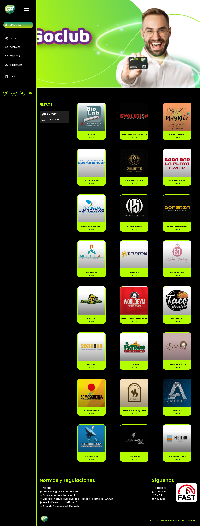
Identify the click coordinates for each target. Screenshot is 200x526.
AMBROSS (177, 410)
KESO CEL (91, 318)
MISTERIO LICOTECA (177, 456)
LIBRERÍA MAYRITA (177, 134)
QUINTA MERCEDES (177, 364)
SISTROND (91, 364)
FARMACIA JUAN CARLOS (91, 226)
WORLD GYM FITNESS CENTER (134, 318)
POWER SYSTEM (134, 226)
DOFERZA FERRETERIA (177, 226)
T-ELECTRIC (134, 272)
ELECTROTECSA (91, 456)
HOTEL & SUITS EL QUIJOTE (134, 410)
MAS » (91, 137)
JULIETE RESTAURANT (134, 180)
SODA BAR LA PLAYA (177, 180)
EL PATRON (134, 364)
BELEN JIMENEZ (177, 272)
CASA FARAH (134, 456)
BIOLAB (91, 134)
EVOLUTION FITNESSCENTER (134, 134)
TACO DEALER (177, 318)
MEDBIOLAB (91, 272)
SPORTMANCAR (92, 180)
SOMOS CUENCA (91, 410)
